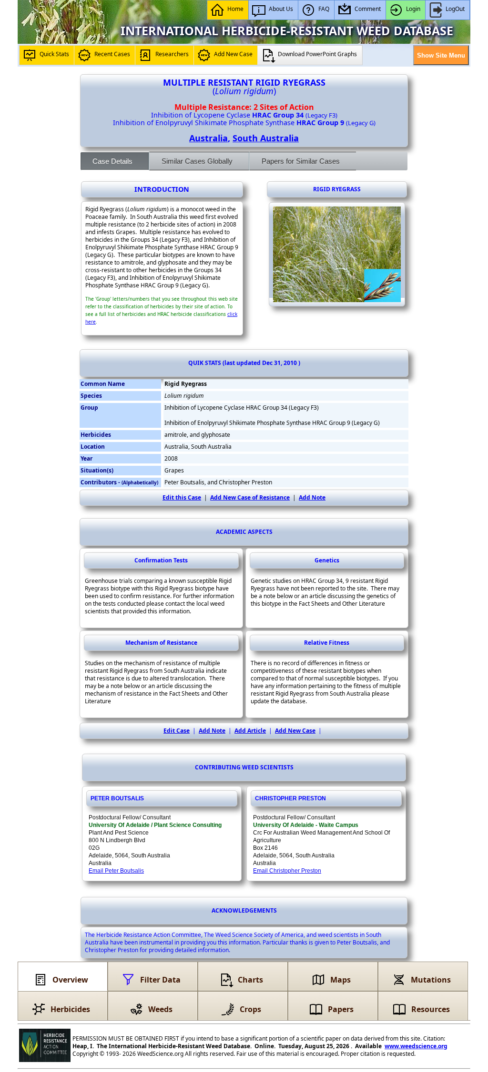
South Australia (266, 138)
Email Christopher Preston (287, 870)
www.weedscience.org (416, 1046)
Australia (208, 138)
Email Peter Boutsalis (116, 870)
